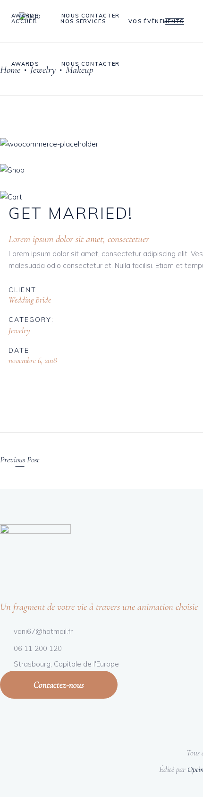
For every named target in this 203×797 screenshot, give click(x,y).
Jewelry (19, 331)
